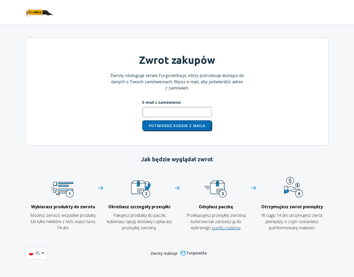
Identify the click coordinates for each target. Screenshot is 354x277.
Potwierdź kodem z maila (177, 125)
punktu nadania (226, 228)
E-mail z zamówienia (161, 102)
